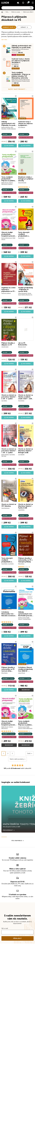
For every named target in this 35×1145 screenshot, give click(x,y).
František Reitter (27, 619)
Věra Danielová (25, 49)
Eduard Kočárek (22, 182)
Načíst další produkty (16, 89)
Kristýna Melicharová (24, 79)
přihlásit (17, 938)
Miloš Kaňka (21, 563)
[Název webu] (5, 3)
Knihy (7, 12)
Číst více (4, 39)
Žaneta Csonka (26, 81)
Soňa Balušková (5, 508)
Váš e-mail (4, 928)
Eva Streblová (15, 64)
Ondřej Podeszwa (16, 50)
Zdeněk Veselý (4, 346)
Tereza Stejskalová (22, 293)
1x (29, 187)
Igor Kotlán (4, 400)
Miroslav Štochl (22, 346)
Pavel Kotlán (21, 238)
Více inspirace (16, 840)
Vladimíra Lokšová (6, 293)
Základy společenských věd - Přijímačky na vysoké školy (22, 46)
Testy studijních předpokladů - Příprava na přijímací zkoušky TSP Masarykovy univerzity (21, 75)
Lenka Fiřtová (21, 673)
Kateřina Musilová (16, 49)
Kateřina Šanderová (17, 81)
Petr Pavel (3, 456)
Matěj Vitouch (15, 79)
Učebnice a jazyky (15, 12)
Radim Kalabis (5, 454)
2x (12, 622)
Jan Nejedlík (21, 454)
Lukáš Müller (21, 510)
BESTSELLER (20, 55)
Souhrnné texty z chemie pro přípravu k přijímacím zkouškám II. (21, 60)
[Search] (31, 8)
